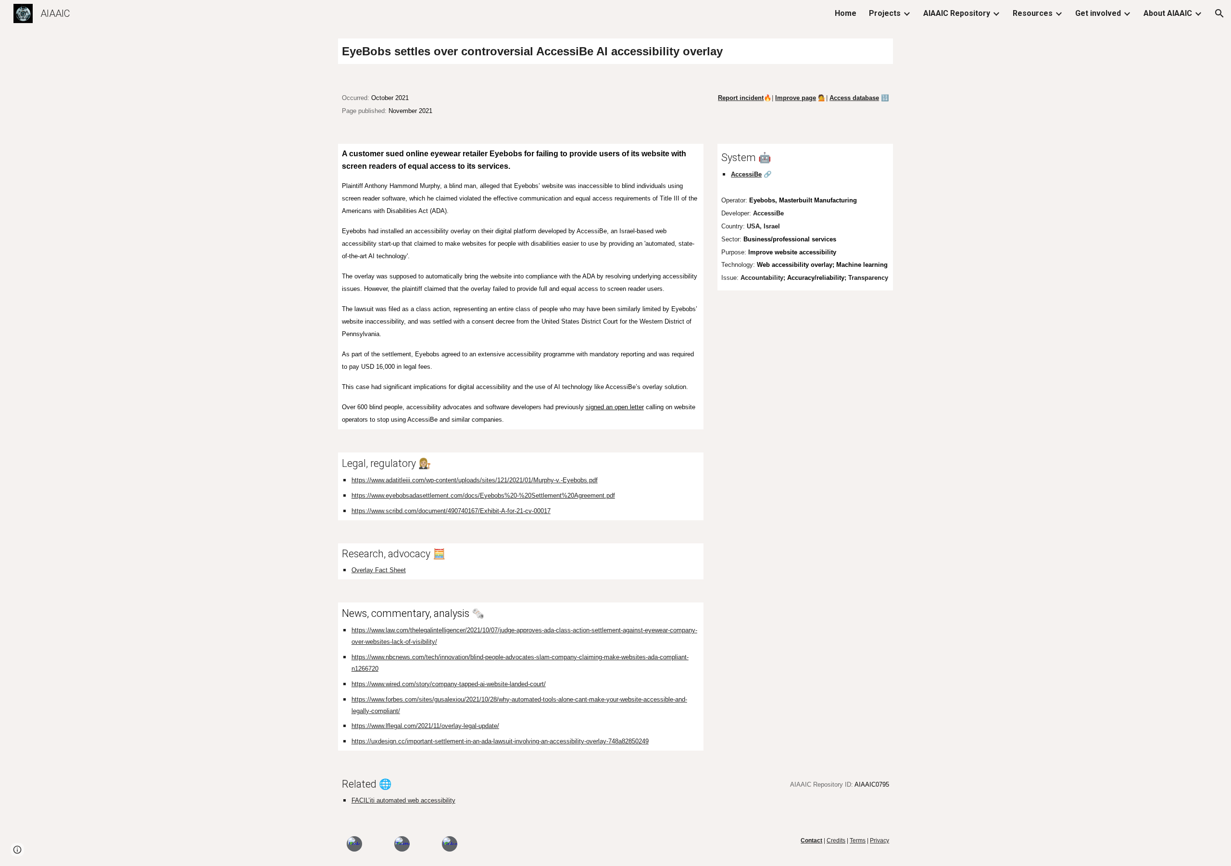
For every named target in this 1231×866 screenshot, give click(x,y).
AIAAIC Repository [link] (956, 13)
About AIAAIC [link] (1167, 13)
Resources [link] (1033, 13)
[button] (1219, 13)
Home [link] (845, 13)
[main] (615, 51)
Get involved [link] (1098, 13)
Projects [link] (885, 13)
